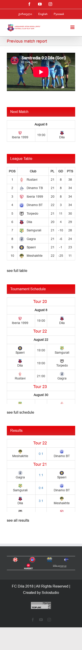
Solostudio (50, 592)
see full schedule (20, 412)
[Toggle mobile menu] (72, 27)
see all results (18, 520)
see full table (17, 270)
